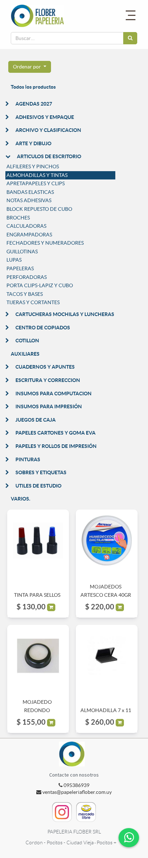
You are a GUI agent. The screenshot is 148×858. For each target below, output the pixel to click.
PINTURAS (27, 459)
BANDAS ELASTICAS (30, 192)
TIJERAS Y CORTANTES (33, 302)
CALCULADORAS (26, 226)
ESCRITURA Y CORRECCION (47, 380)
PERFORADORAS (26, 277)
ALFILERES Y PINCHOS (32, 166)
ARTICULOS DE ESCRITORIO (49, 156)
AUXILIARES (25, 354)
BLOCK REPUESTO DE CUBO (39, 209)
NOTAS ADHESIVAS (28, 200)
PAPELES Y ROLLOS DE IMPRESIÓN (56, 446)
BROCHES (18, 218)
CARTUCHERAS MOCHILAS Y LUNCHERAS (64, 314)
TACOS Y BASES (24, 294)
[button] (29, 67)
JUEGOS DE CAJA (35, 420)
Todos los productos (33, 87)
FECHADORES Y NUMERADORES (45, 243)
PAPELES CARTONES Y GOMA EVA (55, 433)
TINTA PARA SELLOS (37, 595)
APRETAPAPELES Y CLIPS (35, 183)
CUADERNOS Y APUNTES (45, 367)
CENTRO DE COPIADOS (42, 327)
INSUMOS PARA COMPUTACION (53, 393)
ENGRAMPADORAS (29, 234)
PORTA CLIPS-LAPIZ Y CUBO (39, 285)
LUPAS (14, 260)
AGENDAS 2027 (33, 104)
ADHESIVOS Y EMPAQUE (44, 117)
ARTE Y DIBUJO (33, 143)
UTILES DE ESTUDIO (38, 486)
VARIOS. (20, 499)
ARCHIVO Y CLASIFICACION (48, 130)
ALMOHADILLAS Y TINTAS (37, 175)
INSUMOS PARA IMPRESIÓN (48, 406)
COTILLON (27, 340)
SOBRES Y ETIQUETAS (40, 472)
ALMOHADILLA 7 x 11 (105, 710)
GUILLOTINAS (22, 251)
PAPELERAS (20, 268)
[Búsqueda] (130, 38)
